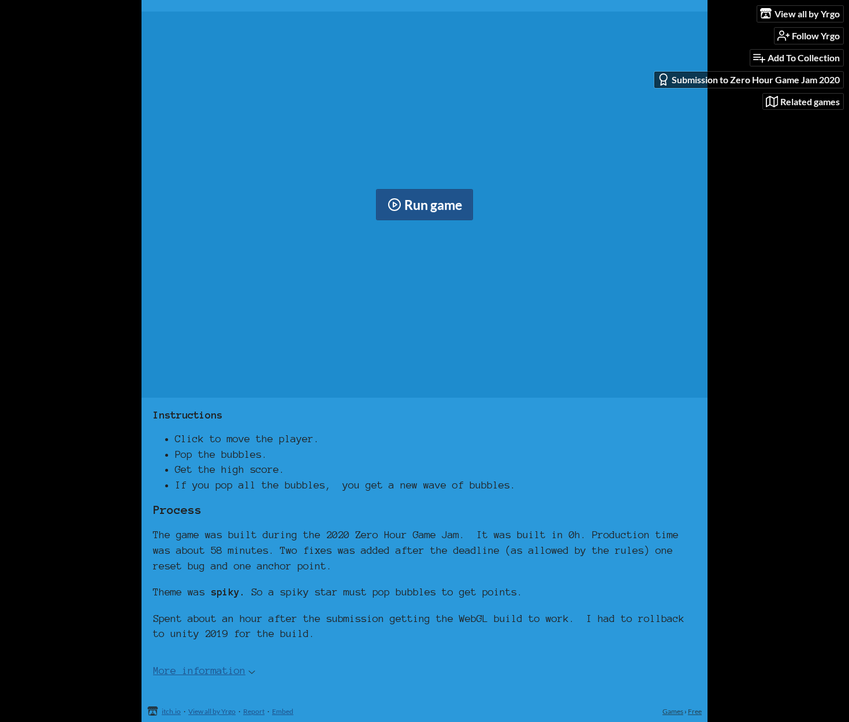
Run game (433, 205)
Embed (282, 711)
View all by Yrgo (212, 711)
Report (254, 711)
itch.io (171, 711)
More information (199, 670)
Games (672, 711)
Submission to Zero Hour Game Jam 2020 (756, 79)
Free (695, 711)
